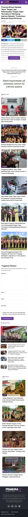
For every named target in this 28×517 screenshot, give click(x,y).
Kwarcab (6, 420)
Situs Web (3, 305)
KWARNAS (3, 21)
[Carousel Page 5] (17, 36)
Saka (24, 21)
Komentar (4, 273)
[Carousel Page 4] (15, 36)
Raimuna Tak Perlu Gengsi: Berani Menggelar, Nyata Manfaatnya (12, 476)
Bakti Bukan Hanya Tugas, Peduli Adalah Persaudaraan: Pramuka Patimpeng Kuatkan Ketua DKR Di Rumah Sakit (13, 198)
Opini (5, 395)
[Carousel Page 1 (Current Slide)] (10, 36)
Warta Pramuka (14, 512)
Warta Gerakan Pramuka (10, 514)
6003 (9, 22)
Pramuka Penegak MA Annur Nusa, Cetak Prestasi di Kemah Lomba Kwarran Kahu (13, 145)
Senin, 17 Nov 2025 (12, 21)
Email (3, 299)
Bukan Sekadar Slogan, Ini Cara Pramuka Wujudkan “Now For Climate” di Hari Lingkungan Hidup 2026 (13, 425)
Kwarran (20, 21)
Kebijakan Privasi (5, 512)
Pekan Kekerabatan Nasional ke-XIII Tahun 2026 (14, 340)
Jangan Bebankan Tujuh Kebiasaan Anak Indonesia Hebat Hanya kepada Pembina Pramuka (13, 400)
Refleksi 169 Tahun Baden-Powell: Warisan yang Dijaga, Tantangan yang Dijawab (13, 451)
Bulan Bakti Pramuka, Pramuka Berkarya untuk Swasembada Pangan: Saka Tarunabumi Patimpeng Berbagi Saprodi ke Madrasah (13, 226)
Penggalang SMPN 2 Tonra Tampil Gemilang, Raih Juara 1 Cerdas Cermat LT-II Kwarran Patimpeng (14, 171)
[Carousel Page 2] (12, 36)
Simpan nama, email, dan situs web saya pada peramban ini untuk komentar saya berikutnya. (14, 313)
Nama (3, 292)
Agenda (5, 446)
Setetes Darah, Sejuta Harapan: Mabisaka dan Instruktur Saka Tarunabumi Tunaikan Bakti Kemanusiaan (13, 119)
